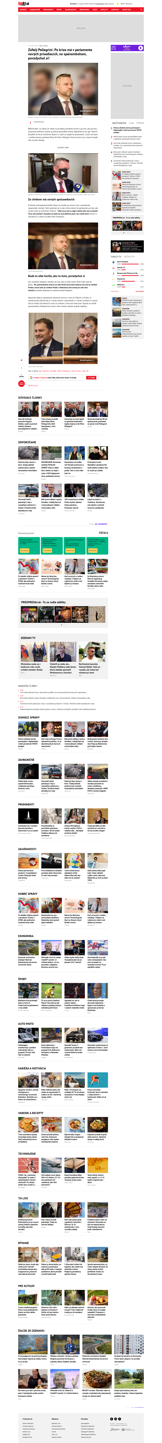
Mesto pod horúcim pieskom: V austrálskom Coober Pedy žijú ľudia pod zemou (27, 874)
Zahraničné (35, 9)
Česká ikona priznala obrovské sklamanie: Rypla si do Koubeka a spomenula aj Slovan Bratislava (96, 1005)
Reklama (55, 1419)
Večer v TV (129, 256)
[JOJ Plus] (113, 285)
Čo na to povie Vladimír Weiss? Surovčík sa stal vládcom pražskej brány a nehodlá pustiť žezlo (51, 1004)
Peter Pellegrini (63, 371)
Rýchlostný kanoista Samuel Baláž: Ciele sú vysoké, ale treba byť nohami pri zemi (89, 668)
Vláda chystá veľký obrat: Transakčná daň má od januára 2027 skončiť (74, 959)
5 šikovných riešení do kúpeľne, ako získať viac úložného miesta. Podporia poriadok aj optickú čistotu (73, 1269)
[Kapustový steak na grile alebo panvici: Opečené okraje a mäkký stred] (98, 1124)
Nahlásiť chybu (33, 386)
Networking (21, 1102)
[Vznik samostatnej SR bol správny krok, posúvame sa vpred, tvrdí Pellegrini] (98, 409)
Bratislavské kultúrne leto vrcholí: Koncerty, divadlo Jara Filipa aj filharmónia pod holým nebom (98, 742)
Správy (23, 672)
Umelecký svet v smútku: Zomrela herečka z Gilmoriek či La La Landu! (28, 828)
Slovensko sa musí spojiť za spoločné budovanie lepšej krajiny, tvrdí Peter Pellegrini (74, 423)
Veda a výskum (68, 1182)
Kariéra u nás (26, 1432)
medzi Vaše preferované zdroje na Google (55, 378)
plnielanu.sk (91, 925)
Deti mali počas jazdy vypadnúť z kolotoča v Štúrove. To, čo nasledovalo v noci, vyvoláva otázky (72, 1224)
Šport (59, 9)
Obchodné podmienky (58, 1429)
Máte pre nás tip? (86, 1437)
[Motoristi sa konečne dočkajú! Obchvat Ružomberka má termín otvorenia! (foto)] (28, 947)
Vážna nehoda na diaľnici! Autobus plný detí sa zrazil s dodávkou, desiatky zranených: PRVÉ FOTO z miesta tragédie (98, 786)
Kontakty (84, 1419)
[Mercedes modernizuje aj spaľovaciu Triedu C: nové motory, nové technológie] (98, 1035)
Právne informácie (28, 1423)
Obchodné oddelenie (87, 1429)
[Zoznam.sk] (116, 1430)
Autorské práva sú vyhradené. (119, 1425)
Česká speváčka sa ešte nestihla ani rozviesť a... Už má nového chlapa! (97, 828)
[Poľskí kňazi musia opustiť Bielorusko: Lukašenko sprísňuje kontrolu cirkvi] (28, 771)
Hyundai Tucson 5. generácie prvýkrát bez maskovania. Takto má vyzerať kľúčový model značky (73, 1050)
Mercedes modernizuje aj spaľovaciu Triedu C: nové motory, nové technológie (98, 1047)
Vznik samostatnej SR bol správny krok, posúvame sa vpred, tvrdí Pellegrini (97, 421)
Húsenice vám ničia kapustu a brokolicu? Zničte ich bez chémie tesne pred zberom (50, 1311)
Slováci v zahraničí (23, 1010)
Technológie (27, 1153)
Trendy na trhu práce (93, 1102)
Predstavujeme (68, 1057)
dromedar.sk (21, 880)
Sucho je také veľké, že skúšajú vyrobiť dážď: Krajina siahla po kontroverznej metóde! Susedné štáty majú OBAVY (132, 323)
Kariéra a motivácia (32, 1068)
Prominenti (48, 9)
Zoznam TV (28, 638)
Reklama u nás (56, 1423)
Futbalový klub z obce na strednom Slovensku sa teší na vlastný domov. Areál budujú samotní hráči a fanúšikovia (97, 1224)
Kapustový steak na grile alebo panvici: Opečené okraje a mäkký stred (97, 1137)
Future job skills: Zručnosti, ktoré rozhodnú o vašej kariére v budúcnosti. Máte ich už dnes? (98, 1095)
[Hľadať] (141, 9)
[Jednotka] (113, 274)
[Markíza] (113, 262)
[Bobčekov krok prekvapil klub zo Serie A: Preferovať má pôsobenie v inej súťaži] (28, 990)
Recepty (90, 1320)
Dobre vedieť (21, 586)
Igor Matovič (44, 371)
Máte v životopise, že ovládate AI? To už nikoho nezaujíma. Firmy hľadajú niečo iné (74, 1093)
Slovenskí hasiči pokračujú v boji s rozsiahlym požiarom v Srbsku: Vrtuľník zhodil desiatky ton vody (57, 703)
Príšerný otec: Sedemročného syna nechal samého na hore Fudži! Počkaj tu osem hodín (131, 334)
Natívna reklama (56, 1437)
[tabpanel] (127, 147)
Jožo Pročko (76, 371)
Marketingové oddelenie (88, 1434)
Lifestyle (115, 9)
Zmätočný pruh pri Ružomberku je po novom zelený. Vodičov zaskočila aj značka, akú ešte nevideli (28, 1224)
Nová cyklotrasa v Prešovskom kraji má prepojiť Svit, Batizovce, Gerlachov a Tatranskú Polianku (50, 1050)
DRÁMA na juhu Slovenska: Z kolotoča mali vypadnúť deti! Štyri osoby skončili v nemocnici (132, 302)
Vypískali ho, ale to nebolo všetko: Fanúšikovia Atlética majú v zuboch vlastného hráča (74, 1004)
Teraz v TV (116, 256)
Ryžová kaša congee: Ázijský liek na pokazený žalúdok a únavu (73, 1137)
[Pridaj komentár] (21, 360)
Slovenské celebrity (128, 243)
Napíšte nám (26, 1434)
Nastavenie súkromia (29, 1429)
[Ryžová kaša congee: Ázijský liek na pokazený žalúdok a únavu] (74, 1124)
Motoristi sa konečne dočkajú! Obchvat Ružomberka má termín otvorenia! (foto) (27, 961)
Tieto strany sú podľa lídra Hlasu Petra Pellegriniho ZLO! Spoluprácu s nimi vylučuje (49, 424)
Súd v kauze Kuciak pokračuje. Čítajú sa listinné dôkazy (49, 1222)
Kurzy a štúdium (68, 1099)
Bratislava (90, 749)
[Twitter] (119, 1419)
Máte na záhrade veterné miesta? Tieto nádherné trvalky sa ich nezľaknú (74, 1310)
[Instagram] (115, 1419)
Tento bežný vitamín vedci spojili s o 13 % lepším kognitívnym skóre (96, 1179)
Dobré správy (27, 894)
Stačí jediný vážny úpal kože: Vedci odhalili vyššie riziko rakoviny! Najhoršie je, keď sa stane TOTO (98, 875)
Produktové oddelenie (87, 1426)
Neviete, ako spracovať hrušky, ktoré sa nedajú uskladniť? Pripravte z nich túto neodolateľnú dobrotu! (97, 1312)
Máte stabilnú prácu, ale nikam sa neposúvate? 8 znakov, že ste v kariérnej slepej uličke (51, 1093)
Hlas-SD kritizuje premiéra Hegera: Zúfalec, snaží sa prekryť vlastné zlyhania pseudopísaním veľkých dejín (27, 424)
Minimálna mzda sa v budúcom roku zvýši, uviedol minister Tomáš (31, 667)
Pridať (92, 378)
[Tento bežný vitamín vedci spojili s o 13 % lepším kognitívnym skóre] (98, 1165)
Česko (89, 1013)
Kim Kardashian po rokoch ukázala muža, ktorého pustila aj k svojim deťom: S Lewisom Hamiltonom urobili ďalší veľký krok (132, 247)
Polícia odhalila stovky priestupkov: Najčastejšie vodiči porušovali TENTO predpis (28, 742)
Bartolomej (100, 4)
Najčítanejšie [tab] (119, 123)
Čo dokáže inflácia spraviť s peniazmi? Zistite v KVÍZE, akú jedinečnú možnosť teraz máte (28, 580)
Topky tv (104, 9)
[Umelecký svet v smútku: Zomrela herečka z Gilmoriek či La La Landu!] (28, 816)
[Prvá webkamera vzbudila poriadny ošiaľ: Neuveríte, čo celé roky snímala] (51, 860)
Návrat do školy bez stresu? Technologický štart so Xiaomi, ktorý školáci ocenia (50, 580)
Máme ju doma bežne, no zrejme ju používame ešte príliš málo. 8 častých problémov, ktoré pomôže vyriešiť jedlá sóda (51, 1269)
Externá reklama (57, 1426)
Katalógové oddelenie (87, 1432)
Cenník (54, 1432)
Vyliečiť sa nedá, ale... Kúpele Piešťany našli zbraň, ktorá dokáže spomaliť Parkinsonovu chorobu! (63, 668)
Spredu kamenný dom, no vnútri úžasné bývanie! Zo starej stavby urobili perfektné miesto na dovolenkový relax (98, 1269)
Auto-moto (26, 1024)
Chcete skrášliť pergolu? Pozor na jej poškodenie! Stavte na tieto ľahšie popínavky (28, 1311)
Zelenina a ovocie (46, 1317)
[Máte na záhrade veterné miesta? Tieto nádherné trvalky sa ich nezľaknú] (74, 1297)
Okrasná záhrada (23, 1317)
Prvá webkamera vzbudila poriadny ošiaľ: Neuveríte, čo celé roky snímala (51, 873)
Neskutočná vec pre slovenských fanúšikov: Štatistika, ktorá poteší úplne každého (50, 919)
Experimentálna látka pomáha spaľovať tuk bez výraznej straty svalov (74, 1177)
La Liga (66, 1010)
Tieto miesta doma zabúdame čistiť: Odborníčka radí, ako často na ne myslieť (72, 874)
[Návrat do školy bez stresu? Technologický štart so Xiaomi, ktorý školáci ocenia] (74, 905)
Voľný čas (126, 9)
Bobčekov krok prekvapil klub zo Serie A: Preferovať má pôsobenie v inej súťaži (28, 1004)
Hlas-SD (85, 371)
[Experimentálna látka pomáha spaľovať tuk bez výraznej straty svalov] (74, 1165)
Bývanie (23, 1243)
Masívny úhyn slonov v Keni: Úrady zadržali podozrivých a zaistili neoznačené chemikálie (73, 785)
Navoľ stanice (115, 291)
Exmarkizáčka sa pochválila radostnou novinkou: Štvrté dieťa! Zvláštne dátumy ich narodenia (50, 831)
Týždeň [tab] (140, 123)
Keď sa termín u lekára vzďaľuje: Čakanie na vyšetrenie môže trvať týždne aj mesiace (73, 580)
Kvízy (95, 9)
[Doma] (113, 279)
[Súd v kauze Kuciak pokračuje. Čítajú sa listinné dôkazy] (51, 1210)
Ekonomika (84, 9)
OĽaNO (53, 371)
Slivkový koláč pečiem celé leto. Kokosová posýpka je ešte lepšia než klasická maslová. (50, 1138)
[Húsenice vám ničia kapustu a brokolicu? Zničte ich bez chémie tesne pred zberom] (51, 1297)
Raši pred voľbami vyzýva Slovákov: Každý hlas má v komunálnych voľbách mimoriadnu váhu (55, 698)
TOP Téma (44, 1187)
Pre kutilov (26, 1286)
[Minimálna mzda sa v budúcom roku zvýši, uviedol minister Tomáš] (34, 652)
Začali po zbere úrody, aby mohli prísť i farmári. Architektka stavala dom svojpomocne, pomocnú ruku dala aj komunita (28, 1269)
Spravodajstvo (85, 1423)
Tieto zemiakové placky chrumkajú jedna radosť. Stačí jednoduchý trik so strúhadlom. (27, 1138)
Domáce (23, 9)
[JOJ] (113, 268)
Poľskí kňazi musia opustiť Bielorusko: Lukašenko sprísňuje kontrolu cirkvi (26, 785)
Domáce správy (29, 717)
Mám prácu (44, 1099)
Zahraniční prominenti (24, 833)
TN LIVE (23, 1198)
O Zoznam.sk (27, 1419)
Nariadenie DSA (27, 1437)
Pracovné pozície (26, 533)
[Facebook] (111, 1419)
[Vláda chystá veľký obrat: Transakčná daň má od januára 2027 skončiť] (74, 947)
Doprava (43, 1057)
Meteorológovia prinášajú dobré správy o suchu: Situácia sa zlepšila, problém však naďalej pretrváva (58, 709)
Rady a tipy (67, 1142)
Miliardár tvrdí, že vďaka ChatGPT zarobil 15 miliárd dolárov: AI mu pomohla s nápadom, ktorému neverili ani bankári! (51, 962)
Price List (54, 1434)
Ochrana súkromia (28, 1426)
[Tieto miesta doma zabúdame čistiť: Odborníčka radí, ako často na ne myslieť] (74, 860)
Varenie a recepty (30, 1113)
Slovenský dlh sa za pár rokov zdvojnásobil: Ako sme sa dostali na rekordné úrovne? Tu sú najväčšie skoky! (97, 962)
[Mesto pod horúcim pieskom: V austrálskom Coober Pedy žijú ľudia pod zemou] (28, 860)
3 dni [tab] (131, 123)
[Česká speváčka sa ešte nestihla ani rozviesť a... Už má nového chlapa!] (98, 816)
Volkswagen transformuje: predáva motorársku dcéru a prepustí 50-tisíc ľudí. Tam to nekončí (27, 1050)
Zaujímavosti (70, 9)
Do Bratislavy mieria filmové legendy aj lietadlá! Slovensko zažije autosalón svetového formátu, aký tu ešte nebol (98, 581)
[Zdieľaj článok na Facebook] (21, 368)
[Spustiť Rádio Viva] (127, 46)
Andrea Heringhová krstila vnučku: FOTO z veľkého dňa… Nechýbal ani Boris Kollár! (73, 829)
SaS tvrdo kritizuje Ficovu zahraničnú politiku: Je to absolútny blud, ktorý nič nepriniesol (53, 692)
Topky (40, 46)
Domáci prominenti (46, 838)
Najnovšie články (27, 686)
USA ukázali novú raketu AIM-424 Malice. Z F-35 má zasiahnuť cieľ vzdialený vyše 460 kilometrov (50, 1180)
